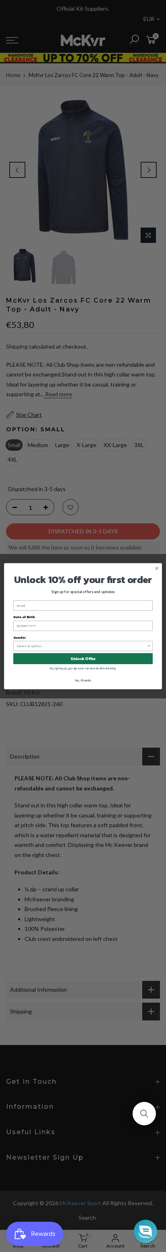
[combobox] (82, 646)
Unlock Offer (83, 658)
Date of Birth (24, 617)
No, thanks (83, 680)
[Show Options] (149, 646)
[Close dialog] (156, 568)
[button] (144, 1113)
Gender (19, 637)
